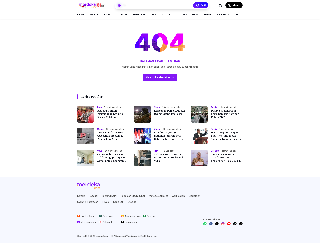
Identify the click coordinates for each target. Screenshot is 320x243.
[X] (217, 223)
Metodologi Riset (158, 195)
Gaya (195, 14)
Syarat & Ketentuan (87, 201)
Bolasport (223, 14)
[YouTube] (229, 223)
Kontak (81, 195)
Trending (139, 14)
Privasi (105, 201)
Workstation (178, 195)
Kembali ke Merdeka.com (160, 77)
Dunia (183, 14)
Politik (94, 14)
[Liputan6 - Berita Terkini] (88, 185)
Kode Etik (118, 201)
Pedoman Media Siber (133, 195)
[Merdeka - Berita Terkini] (92, 5)
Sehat (207, 14)
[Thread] (241, 223)
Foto (239, 14)
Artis (124, 14)
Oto (172, 14)
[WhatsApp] (205, 223)
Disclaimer (194, 195)
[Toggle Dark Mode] (221, 5)
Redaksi (93, 195)
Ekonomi (109, 14)
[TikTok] (235, 223)
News (80, 14)
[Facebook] (211, 223)
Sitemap (132, 201)
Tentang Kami (109, 195)
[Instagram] (223, 223)
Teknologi (157, 14)
